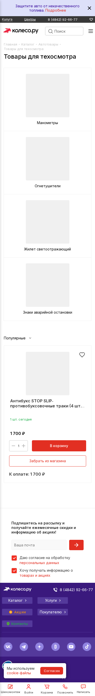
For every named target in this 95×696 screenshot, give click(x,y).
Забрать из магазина (47, 461)
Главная (10, 44)
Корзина (47, 692)
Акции (20, 612)
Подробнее (55, 10)
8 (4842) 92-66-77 (63, 19)
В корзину (59, 446)
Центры (30, 19)
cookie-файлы (19, 673)
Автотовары (48, 44)
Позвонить (65, 692)
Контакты (19, 623)
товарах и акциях (35, 575)
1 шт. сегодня (21, 419)
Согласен (52, 671)
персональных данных (39, 563)
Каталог (27, 44)
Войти (28, 692)
